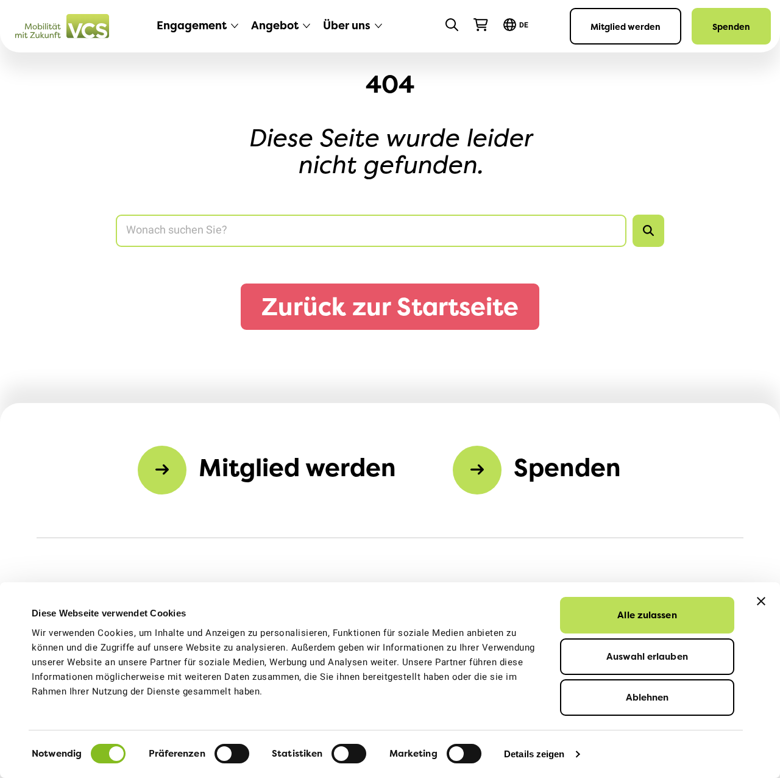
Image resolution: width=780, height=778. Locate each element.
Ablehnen (647, 697)
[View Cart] (480, 25)
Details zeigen (534, 754)
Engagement (192, 25)
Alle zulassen (646, 614)
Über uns (346, 25)
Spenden (731, 26)
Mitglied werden (625, 26)
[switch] (231, 753)
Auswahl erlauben (647, 656)
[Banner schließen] (761, 601)
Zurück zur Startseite (390, 306)
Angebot (275, 25)
